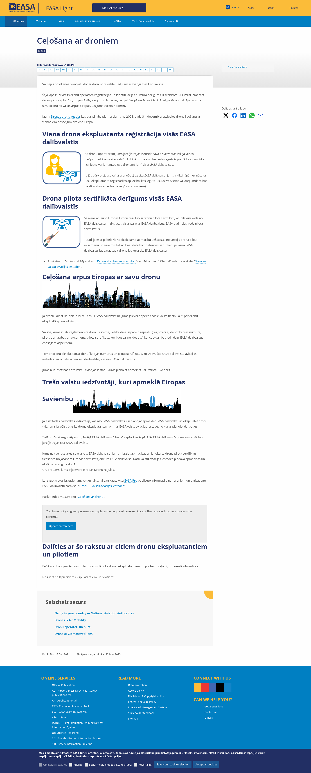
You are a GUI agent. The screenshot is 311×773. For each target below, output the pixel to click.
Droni (61, 20)
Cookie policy (136, 690)
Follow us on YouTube (205, 687)
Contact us (210, 712)
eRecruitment (60, 717)
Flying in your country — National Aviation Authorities (94, 613)
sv (170, 69)
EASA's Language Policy (142, 701)
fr (87, 69)
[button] (225, 115)
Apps (251, 7)
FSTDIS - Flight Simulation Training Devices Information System (77, 725)
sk (152, 69)
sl (158, 69)
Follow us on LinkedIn (227, 687)
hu (117, 69)
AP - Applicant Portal (64, 700)
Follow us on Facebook (212, 687)
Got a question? (213, 706)
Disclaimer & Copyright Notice (146, 696)
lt (111, 69)
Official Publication (63, 685)
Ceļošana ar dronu (90, 497)
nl (129, 69)
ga (93, 69)
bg (45, 69)
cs (51, 69)
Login (271, 7)
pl (135, 69)
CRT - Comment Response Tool (70, 706)
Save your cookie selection (173, 764)
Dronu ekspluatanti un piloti (116, 261)
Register (294, 7)
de (63, 69)
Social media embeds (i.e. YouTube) (110, 764)
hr (99, 69)
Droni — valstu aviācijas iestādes (101, 486)
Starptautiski (171, 21)
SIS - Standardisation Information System (77, 738)
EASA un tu (40, 21)
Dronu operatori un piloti (73, 627)
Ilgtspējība (116, 21)
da (57, 69)
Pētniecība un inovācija (143, 21)
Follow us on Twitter (220, 687)
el (75, 69)
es (81, 69)
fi (164, 69)
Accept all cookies (206, 764)
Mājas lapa (18, 21)
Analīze (78, 764)
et (69, 69)
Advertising (145, 764)
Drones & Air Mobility (70, 620)
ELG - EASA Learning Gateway (69, 711)
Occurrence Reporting (65, 732)
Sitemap (133, 718)
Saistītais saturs (237, 67)
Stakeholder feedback (141, 713)
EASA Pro (130, 480)
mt (122, 69)
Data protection (137, 685)
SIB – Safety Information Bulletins (72, 744)
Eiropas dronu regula (65, 116)
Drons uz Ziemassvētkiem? (74, 634)
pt (140, 69)
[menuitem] (269, 7)
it (105, 69)
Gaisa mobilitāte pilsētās (87, 20)
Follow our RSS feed (197, 687)
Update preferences (61, 526)
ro (146, 69)
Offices (208, 717)
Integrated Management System (147, 707)
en (40, 69)
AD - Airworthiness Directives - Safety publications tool (74, 693)
